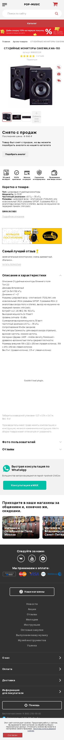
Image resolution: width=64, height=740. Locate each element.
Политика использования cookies (42, 730)
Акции (32, 609)
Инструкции (32, 624)
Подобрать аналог (15, 154)
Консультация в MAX (24, 485)
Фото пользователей (18, 442)
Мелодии (32, 619)
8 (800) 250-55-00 (32, 713)
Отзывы (8, 449)
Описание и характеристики (24, 275)
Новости (32, 604)
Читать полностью (11, 264)
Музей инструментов (32, 640)
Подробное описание (13, 216)
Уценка (32, 645)
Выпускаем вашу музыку (32, 635)
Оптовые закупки (32, 630)
